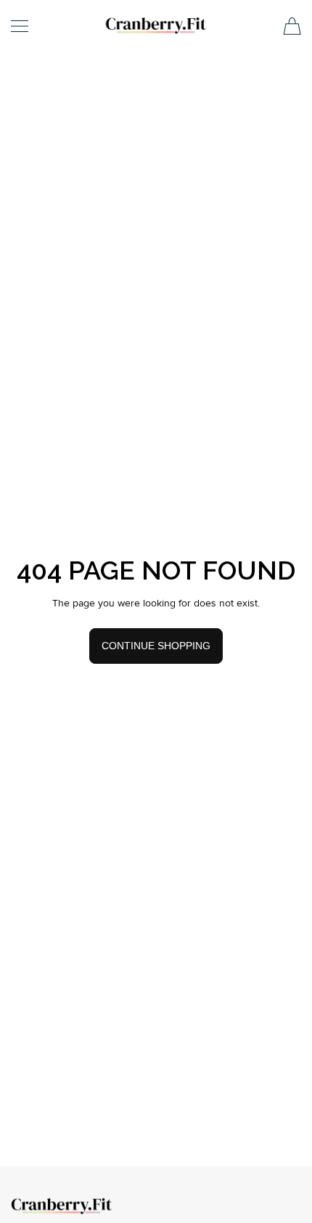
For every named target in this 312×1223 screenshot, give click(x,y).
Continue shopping (156, 645)
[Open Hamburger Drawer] (19, 26)
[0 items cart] (292, 26)
